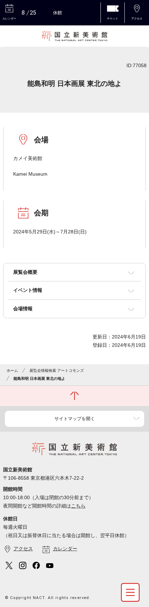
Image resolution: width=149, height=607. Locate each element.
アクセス (23, 548)
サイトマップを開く (74, 418)
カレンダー (65, 548)
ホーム (12, 370)
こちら (78, 506)
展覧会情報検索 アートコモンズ (56, 370)
